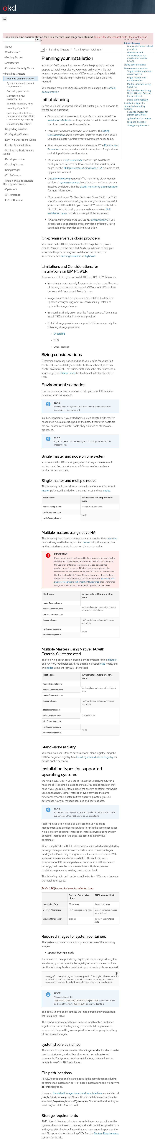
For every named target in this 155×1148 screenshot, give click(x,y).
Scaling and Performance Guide (18, 152)
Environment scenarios (135, 68)
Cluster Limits (68, 373)
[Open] (4, 19)
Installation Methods (59, 120)
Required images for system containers (137, 113)
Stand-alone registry (137, 99)
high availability (73, 160)
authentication (99, 219)
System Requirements (106, 1133)
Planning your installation (20, 78)
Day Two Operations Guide (20, 139)
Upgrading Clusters (16, 129)
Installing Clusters (59, 49)
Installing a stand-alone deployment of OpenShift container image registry (21, 116)
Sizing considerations (135, 64)
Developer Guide (15, 159)
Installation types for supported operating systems (134, 106)
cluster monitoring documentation (99, 186)
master (45, 490)
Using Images (12, 170)
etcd (102, 663)
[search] (38, 40)
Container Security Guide (19, 68)
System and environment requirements (20, 85)
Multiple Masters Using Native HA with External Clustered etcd (139, 93)
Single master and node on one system (139, 72)
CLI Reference (13, 175)
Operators (11, 189)
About (8, 46)
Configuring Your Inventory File (16, 97)
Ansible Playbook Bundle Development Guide (18, 182)
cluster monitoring (60, 178)
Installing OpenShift (17, 108)
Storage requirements (138, 125)
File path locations (136, 121)
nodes (106, 490)
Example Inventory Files (20, 103)
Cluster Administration (18, 145)
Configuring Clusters (17, 134)
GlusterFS (59, 333)
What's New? (12, 52)
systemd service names (139, 118)
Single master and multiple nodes (136, 79)
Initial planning (132, 43)
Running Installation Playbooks (78, 256)
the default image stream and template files (77, 1093)
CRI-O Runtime (14, 200)
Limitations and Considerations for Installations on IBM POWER (137, 57)
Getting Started (14, 57)
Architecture (12, 63)
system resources (69, 182)
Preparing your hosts (18, 91)
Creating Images (14, 164)
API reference (12, 194)
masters (112, 538)
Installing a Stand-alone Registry (94, 757)
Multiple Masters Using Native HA (83, 168)
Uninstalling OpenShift (19, 124)
